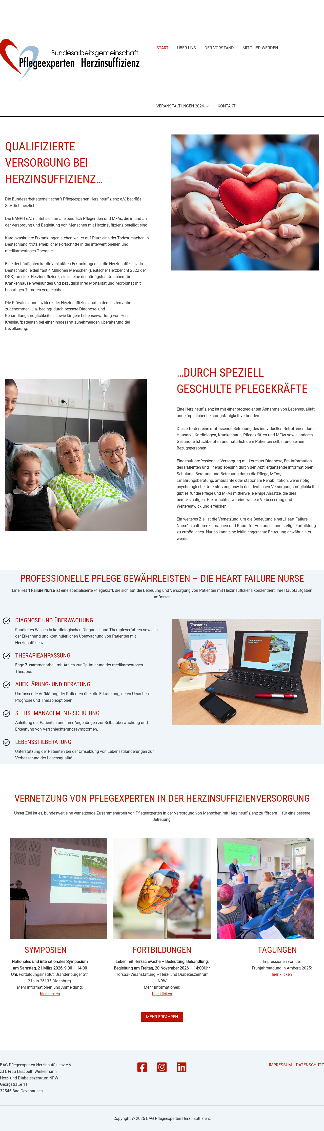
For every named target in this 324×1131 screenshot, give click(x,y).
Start (162, 48)
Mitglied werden (260, 48)
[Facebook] (142, 1067)
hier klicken (50, 993)
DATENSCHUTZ (310, 1064)
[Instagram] (161, 1067)
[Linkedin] (181, 1067)
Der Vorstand (219, 48)
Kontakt (227, 106)
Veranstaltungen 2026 (180, 106)
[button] (206, 106)
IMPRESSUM (280, 1064)
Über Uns (186, 48)
